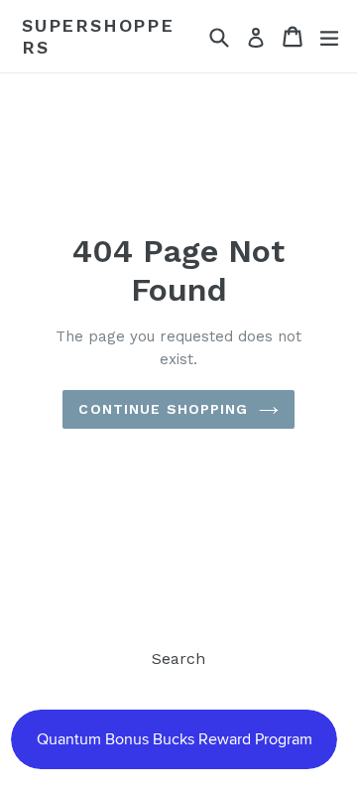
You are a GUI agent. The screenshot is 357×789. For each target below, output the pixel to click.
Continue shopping (163, 409)
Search (178, 658)
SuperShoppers (98, 36)
